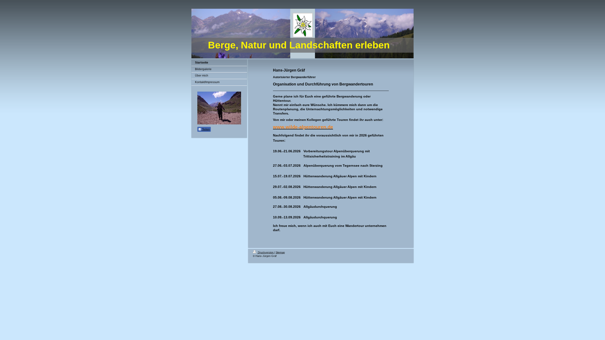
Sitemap (280, 252)
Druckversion (265, 252)
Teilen (205, 129)
